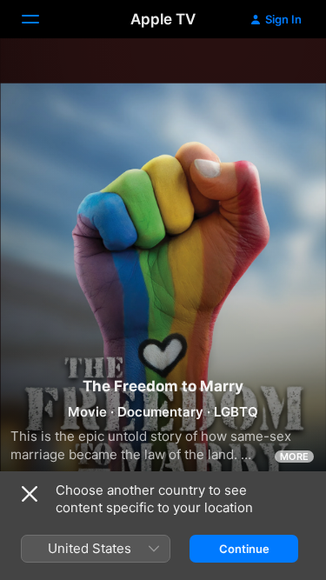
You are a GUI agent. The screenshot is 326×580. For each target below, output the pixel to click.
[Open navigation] (41, 19)
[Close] (29, 494)
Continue (244, 549)
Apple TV (163, 19)
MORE (294, 456)
